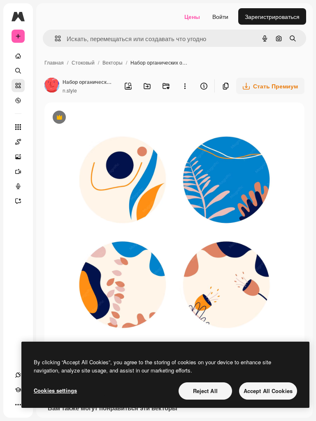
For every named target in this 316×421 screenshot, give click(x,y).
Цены (192, 16)
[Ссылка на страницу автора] (51, 86)
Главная (54, 62)
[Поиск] (18, 70)
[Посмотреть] (18, 100)
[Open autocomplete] (54, 38)
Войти (220, 16)
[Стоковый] (18, 85)
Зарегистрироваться (272, 16)
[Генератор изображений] (18, 156)
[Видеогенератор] (18, 171)
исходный (100, 118)
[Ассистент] (18, 201)
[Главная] (18, 55)
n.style (70, 90)
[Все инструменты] (18, 127)
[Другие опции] (185, 86)
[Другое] (18, 404)
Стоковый (83, 62)
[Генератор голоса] (18, 186)
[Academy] (18, 389)
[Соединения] (18, 375)
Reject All (205, 391)
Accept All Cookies (268, 391)
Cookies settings (55, 390)
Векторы (112, 62)
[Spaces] (18, 141)
